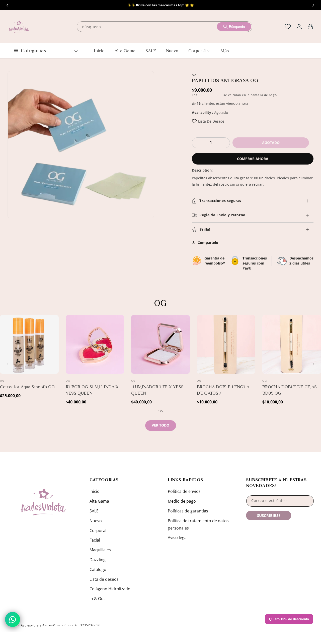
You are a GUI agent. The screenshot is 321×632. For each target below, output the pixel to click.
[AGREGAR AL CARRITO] (54, 344)
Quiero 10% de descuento (289, 619)
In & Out (97, 598)
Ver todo (160, 425)
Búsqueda (237, 27)
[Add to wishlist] (194, 121)
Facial (95, 540)
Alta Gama (99, 501)
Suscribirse (268, 515)
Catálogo (98, 569)
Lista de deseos (104, 579)
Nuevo (96, 520)
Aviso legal (178, 537)
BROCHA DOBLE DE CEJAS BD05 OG (289, 390)
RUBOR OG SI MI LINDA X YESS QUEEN (92, 390)
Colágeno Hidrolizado (110, 589)
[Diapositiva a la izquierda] (8, 5)
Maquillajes (100, 550)
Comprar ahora (252, 158)
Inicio (95, 491)
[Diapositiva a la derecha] (313, 5)
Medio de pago (182, 501)
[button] (310, 26)
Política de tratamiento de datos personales (198, 524)
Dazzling (98, 559)
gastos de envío (210, 95)
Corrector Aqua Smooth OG (27, 386)
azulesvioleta (31, 625)
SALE (94, 511)
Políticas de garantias (188, 511)
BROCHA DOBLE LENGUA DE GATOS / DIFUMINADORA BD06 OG (224, 390)
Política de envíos (184, 491)
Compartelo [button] (208, 242)
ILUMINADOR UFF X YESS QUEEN (157, 390)
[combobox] (165, 27)
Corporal (98, 530)
